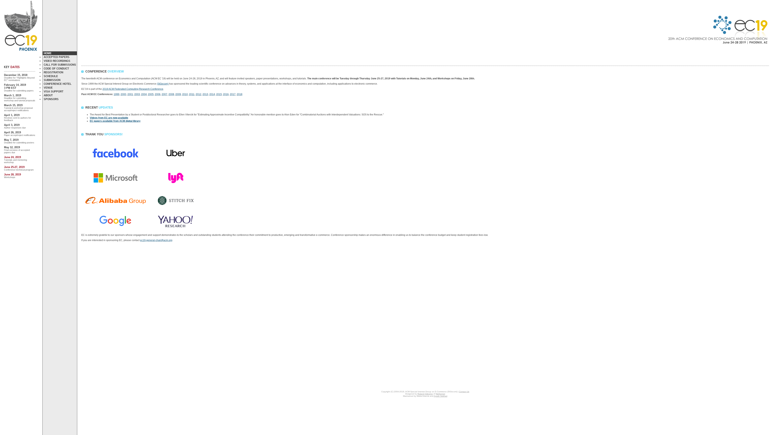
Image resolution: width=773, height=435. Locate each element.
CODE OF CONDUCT (56, 68)
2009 (178, 94)
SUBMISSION (52, 80)
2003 (137, 94)
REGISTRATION (53, 72)
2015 (219, 94)
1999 (116, 94)
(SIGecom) (163, 83)
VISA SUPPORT (53, 91)
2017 (233, 94)
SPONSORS (51, 99)
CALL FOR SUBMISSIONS (60, 64)
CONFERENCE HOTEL (57, 83)
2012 (198, 94)
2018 (239, 94)
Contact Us (464, 391)
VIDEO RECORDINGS (57, 60)
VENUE (48, 87)
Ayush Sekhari (440, 396)
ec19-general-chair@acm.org (156, 240)
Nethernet (440, 394)
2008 (171, 94)
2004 (144, 94)
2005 (151, 94)
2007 (164, 94)
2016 (226, 94)
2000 (123, 94)
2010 (185, 94)
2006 (157, 94)
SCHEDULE (51, 76)
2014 (212, 94)
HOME (48, 53)
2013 (205, 94)
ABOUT (48, 95)
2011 (191, 94)
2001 (130, 94)
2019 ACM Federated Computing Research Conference (132, 89)
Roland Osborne (425, 394)
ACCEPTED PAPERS (56, 57)
